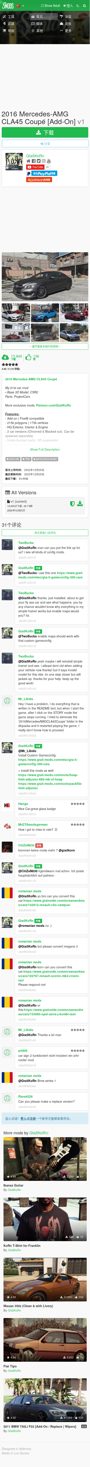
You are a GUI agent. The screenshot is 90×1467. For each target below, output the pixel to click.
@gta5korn (67, 850)
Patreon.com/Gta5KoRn (53, 405)
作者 (38, 568)
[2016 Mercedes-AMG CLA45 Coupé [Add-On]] (45, 276)
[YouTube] (49, 160)
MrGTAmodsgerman (33, 824)
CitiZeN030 (26, 845)
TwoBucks (26, 542)
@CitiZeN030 (27, 871)
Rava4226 (25, 1096)
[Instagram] (44, 160)
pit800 (22, 1050)
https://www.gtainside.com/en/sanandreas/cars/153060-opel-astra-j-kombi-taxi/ (50, 1011)
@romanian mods (31, 925)
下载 (48, 132)
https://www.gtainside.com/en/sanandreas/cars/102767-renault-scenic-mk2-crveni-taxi (51, 975)
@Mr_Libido (27, 751)
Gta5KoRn (35, 156)
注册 (33, 1118)
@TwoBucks (27, 573)
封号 (39, 845)
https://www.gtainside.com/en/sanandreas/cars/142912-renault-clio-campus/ (51, 902)
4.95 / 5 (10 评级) (11, 369)
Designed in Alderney (16, 1448)
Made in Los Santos (15, 1453)
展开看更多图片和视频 (45, 346)
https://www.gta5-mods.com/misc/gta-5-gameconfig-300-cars (50, 575)
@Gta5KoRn (27, 547)
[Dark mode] (78, 5)
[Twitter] (39, 160)
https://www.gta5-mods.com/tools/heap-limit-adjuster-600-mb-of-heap (48, 777)
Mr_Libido (25, 699)
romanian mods (29, 891)
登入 (23, 1118)
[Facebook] (34, 160)
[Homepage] (28, 160)
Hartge (23, 803)
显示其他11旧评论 (45, 533)
